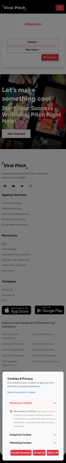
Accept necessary (21, 452)
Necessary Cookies (21, 403)
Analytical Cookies (20, 434)
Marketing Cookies (20, 442)
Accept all (39, 452)
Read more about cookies (21, 392)
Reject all (53, 452)
